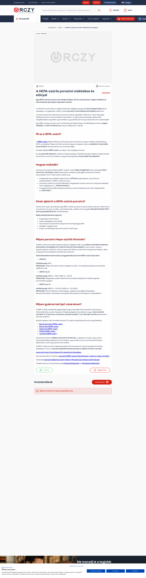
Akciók (54, 19)
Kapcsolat (77, 19)
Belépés (116, 10)
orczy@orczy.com (19, 2)
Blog (60, 27)
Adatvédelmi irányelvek (77, 566)
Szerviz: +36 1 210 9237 (48, 2)
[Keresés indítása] (99, 10)
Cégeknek (106, 19)
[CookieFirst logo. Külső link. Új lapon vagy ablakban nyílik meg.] (7, 568)
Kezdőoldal (52, 27)
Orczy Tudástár (93, 19)
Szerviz (96, 2)
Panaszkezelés (109, 2)
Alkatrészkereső (127, 19)
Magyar (128, 3)
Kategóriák (24, 19)
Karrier (86, 2)
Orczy (41, 86)
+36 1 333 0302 (32, 2)
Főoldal (45, 19)
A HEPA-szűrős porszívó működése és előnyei (81, 27)
